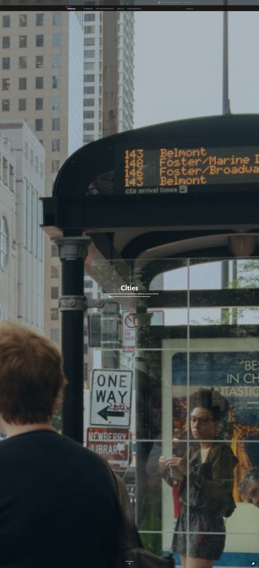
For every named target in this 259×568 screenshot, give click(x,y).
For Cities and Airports (105, 8)
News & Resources (134, 8)
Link (129, 564)
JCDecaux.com (188, 2)
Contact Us (189, 8)
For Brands (88, 8)
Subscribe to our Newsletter (172, 2)
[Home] (73, 8)
